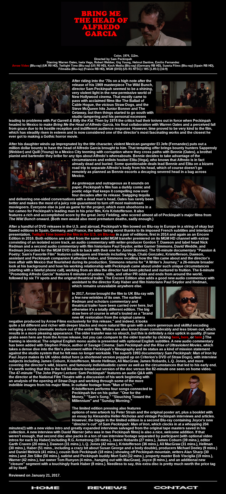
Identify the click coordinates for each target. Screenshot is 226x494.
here (175, 337)
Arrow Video (21, 65)
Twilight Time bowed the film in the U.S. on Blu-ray (73, 234)
